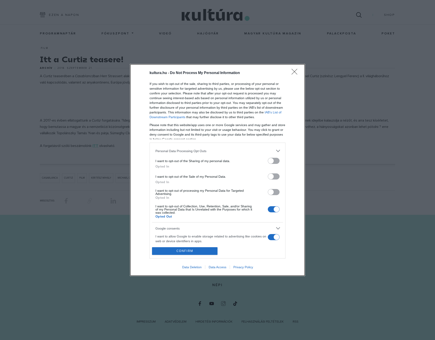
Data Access (217, 267)
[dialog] (217, 170)
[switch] (274, 161)
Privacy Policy (243, 267)
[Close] (296, 73)
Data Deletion (192, 267)
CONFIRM (184, 251)
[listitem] (217, 150)
